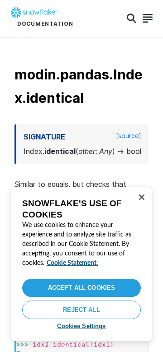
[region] (81, 264)
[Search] (131, 18)
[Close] (142, 197)
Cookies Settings (81, 326)
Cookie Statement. (72, 263)
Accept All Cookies (81, 287)
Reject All (81, 309)
